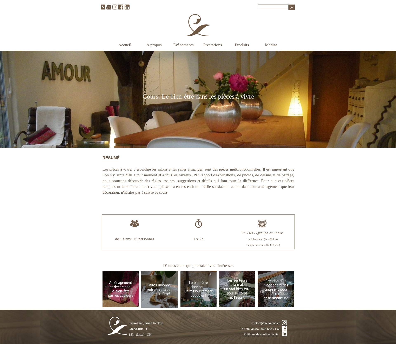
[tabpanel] (198, 99)
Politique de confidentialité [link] (261, 334)
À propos (154, 44)
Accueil (124, 44)
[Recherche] (292, 7)
